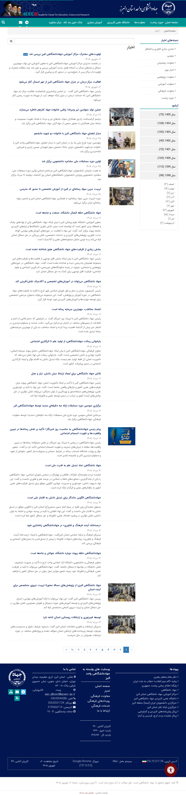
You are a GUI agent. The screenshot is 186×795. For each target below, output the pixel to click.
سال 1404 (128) (166, 123)
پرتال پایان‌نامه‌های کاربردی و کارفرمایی (157, 712)
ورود (34, 4)
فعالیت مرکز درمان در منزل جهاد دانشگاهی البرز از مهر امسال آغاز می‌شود (60, 82)
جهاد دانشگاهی (169, 690)
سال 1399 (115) (166, 167)
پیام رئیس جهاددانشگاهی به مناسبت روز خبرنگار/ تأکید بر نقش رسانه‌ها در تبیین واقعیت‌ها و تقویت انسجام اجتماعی (55, 431)
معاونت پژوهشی (165, 77)
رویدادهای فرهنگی (99, 701)
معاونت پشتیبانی (165, 63)
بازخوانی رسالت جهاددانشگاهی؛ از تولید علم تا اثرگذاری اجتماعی (65, 341)
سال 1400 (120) (166, 158)
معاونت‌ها (140, 22)
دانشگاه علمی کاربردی (118, 22)
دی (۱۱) (170, 193)
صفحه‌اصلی (170, 31)
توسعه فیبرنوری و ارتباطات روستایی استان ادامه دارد (72, 617)
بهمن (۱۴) (169, 189)
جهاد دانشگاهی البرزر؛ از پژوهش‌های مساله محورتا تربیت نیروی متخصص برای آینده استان (57, 587)
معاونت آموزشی (166, 84)
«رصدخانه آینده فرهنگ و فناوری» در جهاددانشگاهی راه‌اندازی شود (64, 525)
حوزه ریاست (156, 22)
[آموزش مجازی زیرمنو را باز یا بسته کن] (84, 22)
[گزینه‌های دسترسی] (171, 770)
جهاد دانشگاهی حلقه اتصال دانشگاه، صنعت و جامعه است (68, 213)
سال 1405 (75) (167, 115)
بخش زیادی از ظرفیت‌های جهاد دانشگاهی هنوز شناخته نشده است (63, 249)
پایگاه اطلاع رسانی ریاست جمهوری (159, 686)
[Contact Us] (20, 22)
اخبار (107, 691)
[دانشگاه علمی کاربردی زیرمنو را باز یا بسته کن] (104, 22)
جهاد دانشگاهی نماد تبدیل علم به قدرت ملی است (73, 465)
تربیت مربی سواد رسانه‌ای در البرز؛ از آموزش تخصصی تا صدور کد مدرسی (60, 189)
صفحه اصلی (171, 22)
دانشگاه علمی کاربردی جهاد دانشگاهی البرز (155, 698)
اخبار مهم (169, 70)
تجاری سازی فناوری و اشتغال (159, 49)
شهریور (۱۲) (168, 210)
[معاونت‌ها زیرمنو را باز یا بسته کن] (132, 22)
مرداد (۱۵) (169, 214)
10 (72, 650)
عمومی (170, 56)
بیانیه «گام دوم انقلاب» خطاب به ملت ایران (155, 681)
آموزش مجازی (94, 22)
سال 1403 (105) (166, 132)
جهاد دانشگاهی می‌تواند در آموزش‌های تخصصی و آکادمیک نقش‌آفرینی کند (58, 281)
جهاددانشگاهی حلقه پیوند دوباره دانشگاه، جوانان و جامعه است (66, 553)
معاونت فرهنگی (166, 91)
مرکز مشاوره (55, 22)
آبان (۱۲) (170, 201)
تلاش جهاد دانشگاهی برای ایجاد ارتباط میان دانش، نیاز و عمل (66, 373)
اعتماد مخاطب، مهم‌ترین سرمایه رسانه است (76, 309)
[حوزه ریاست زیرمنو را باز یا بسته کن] (147, 22)
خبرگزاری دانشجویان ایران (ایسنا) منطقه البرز (154, 703)
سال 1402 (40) (167, 141)
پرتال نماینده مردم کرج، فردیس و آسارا (157, 716)
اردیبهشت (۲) (167, 223)
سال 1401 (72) (167, 149)
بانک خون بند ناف (72, 22)
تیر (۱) (171, 219)
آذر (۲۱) (170, 197)
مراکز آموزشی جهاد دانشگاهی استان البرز (156, 694)
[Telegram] (26, 22)
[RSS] (17, 698)
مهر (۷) (170, 206)
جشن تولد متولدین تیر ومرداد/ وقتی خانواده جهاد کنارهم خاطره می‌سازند (60, 110)
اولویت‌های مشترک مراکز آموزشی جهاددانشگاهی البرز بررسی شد (65, 54)
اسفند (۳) (169, 184)
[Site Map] (11, 692)
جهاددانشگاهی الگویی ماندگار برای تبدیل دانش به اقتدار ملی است (64, 497)
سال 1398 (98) (167, 175)
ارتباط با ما (103, 710)
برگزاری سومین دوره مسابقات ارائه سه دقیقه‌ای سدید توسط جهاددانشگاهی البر (57, 405)
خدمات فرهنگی (100, 706)
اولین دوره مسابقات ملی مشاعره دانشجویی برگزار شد (71, 161)
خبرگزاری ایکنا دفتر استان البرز (162, 707)
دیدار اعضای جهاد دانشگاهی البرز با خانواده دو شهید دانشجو (67, 133)
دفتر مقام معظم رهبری (165, 677)
